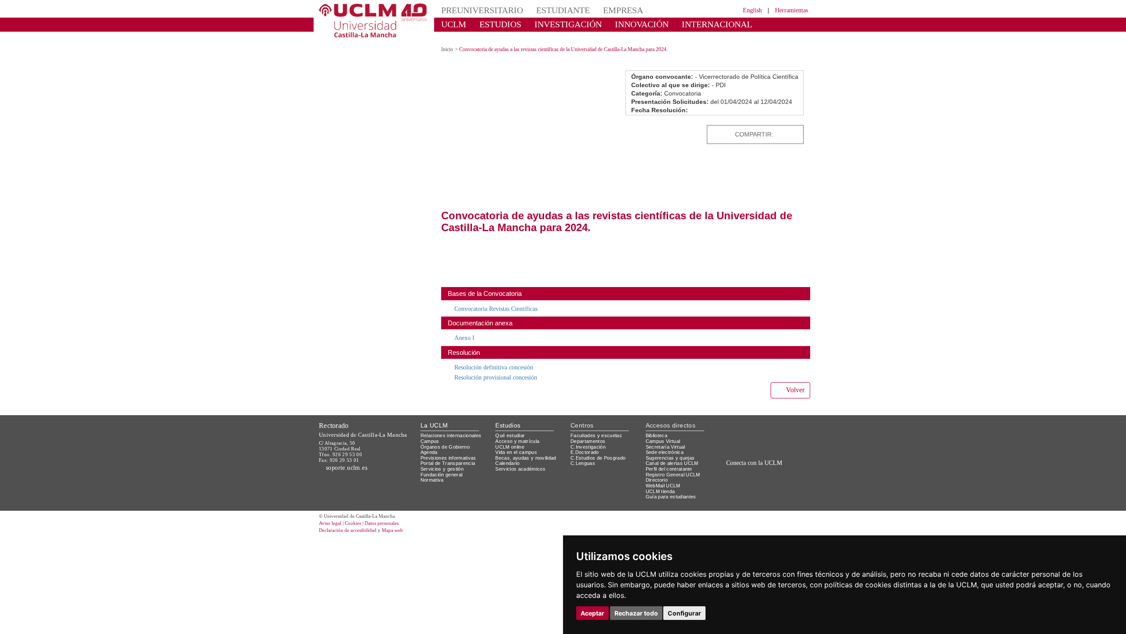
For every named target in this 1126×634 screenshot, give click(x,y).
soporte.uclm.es (350, 459)
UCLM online (511, 438)
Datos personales (393, 515)
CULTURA (738, 24)
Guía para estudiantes (673, 489)
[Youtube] (785, 475)
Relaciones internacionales (454, 427)
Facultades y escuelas (597, 427)
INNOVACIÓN (615, 24)
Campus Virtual (665, 433)
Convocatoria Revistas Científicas (501, 300)
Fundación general (443, 466)
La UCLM (434, 417)
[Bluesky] (765, 475)
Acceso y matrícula (518, 433)
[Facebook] (783, 126)
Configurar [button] (684, 613)
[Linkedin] (794, 126)
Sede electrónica (667, 444)
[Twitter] (774, 126)
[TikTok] (736, 475)
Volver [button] (793, 382)
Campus (430, 433)
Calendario (508, 455)
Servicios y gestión (443, 461)
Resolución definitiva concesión (499, 359)
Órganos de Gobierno (447, 438)
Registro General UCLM (675, 466)
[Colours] (780, 429)
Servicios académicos (522, 461)
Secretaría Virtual (667, 438)
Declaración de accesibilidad (352, 523)
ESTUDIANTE (547, 10)
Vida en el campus (518, 444)
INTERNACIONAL (679, 24)
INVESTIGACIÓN (552, 24)
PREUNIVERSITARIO (476, 10)
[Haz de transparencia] (740, 429)
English (744, 10)
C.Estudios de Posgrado (599, 450)
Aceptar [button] (592, 613)
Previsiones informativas (451, 450)
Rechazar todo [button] (636, 613)
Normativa (433, 472)
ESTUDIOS (492, 24)
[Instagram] (723, 475)
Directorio (658, 472)
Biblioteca (658, 427)
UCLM (451, 24)
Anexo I (465, 330)
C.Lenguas (583, 455)
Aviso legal (331, 515)
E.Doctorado (585, 444)
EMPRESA (600, 10)
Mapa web (403, 523)
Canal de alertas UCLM (673, 455)
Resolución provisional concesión (501, 369)
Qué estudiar (511, 427)
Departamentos (589, 433)
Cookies (358, 515)
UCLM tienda (661, 483)
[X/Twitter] (747, 475)
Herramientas (788, 10)
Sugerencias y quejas (672, 450)
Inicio (447, 41)
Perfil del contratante (672, 461)
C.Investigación (589, 438)
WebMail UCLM (664, 478)
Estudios (508, 417)
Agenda (429, 444)
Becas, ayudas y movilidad (527, 450)
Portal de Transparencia (450, 455)
